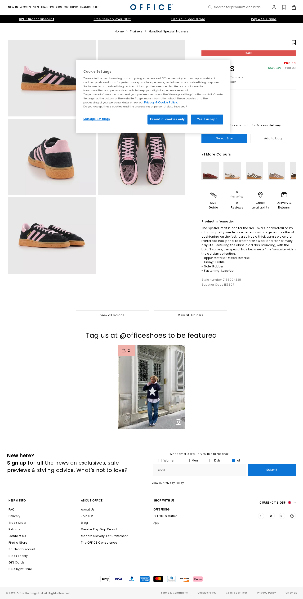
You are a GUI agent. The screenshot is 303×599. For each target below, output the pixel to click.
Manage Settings (96, 119)
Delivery (14, 516)
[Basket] (291, 7)
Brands (85, 7)
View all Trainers (190, 315)
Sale (96, 7)
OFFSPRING (161, 509)
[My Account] (271, 7)
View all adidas (112, 315)
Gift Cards (17, 562)
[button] (151, 387)
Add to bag (273, 138)
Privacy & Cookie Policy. (161, 102)
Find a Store (18, 543)
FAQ (11, 509)
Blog (84, 523)
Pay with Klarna (263, 19)
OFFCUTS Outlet (165, 516)
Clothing (71, 7)
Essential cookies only (167, 119)
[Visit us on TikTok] (293, 516)
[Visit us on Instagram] (282, 516)
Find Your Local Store (188, 19)
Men (36, 7)
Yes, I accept (207, 119)
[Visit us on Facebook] (261, 516)
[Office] (151, 7)
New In (13, 7)
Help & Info (17, 500)
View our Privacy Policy (168, 483)
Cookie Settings (237, 593)
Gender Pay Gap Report (99, 529)
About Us (88, 509)
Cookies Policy (206, 593)
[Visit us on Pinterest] (272, 516)
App (156, 523)
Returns (14, 529)
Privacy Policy (266, 593)
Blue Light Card (20, 569)
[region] (153, 96)
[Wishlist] (281, 7)
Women (25, 7)
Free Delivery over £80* (112, 19)
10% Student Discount (36, 19)
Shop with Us (164, 500)
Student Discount (22, 549)
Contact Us (17, 536)
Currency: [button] (272, 503)
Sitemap (291, 593)
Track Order (18, 523)
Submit (271, 470)
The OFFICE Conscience (99, 543)
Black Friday (18, 556)
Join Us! (87, 516)
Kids (59, 7)
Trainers (47, 7)
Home (119, 31)
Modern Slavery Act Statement (104, 536)
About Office (92, 500)
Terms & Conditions (174, 593)
